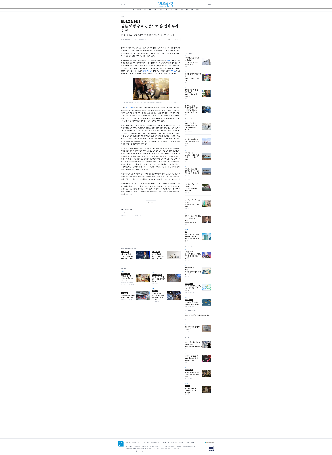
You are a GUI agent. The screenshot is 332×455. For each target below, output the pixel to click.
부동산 (155, 10)
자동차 (176, 10)
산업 (145, 10)
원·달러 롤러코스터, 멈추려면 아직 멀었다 (192, 302)
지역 (192, 10)
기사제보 (139, 442)
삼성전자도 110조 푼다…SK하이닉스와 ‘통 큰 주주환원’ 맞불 (193, 358)
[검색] (125, 4)
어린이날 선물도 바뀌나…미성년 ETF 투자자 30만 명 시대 (193, 271)
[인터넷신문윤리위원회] (209, 442)
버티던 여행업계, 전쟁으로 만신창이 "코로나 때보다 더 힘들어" (191, 126)
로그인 (209, 4)
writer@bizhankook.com (127, 212)
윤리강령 (134, 442)
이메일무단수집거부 (165, 442)
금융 (150, 10)
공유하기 (151, 202)
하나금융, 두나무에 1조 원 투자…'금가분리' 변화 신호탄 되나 (192, 203)
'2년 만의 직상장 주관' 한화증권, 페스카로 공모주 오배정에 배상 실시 (192, 236)
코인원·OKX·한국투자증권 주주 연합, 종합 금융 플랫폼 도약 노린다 (193, 255)
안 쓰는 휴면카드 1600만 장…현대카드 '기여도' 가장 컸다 (193, 77)
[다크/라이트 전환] (121, 4)
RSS (188, 442)
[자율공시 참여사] (211, 448)
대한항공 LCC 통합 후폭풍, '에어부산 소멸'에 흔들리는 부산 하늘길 (193, 171)
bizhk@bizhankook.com (181, 449)
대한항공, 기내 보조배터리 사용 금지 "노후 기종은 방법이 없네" (192, 156)
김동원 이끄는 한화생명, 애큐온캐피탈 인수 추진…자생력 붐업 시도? (193, 219)
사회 (182, 10)
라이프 (197, 10)
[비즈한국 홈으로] (166, 4)
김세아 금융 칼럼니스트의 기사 (128, 248)
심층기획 (139, 10)
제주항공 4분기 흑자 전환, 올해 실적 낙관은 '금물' (192, 141)
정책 (161, 10)
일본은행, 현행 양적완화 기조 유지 (193, 328)
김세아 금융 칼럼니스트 (126, 39)
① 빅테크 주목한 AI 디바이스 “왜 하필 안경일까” (191, 389)
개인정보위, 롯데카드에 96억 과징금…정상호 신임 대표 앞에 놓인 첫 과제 (192, 61)
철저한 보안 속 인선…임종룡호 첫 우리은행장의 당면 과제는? (192, 93)
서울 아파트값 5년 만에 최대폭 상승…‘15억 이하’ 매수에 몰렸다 (193, 344)
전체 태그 (193, 442)
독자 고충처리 (146, 442)
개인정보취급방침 (154, 442)
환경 (187, 10)
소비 (171, 10)
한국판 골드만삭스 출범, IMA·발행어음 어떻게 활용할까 (193, 287)
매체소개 (128, 442)
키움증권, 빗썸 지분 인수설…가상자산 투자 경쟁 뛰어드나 (191, 187)
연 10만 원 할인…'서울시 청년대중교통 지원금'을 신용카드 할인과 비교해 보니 (192, 109)
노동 (166, 10)
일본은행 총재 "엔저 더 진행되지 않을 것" (197, 316)
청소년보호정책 (174, 442)
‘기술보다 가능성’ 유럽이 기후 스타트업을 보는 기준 (193, 373)
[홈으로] (121, 444)
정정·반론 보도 (182, 442)
